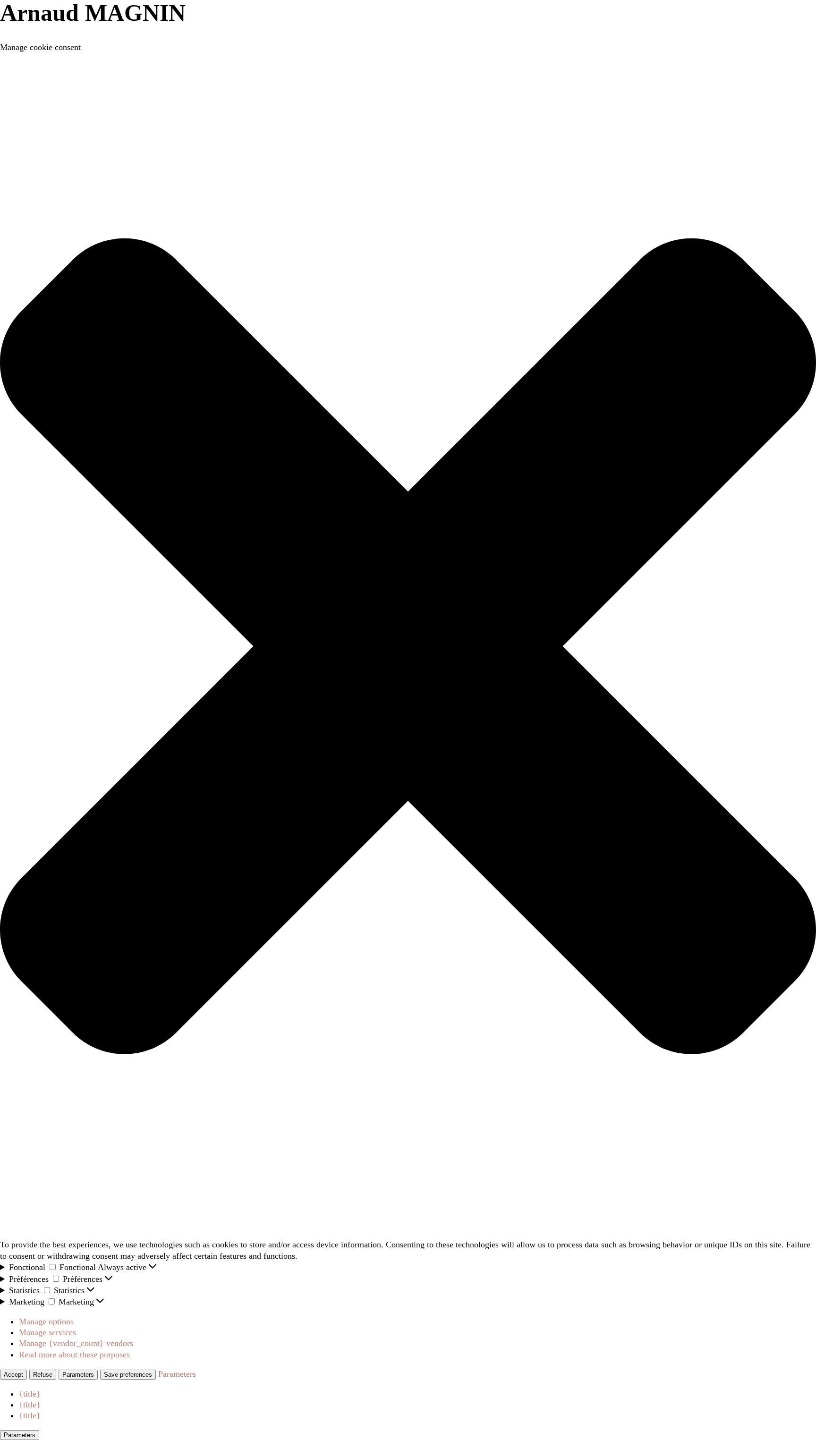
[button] (408, 646)
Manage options (46, 1321)
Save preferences (128, 1374)
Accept (13, 1374)
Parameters (78, 1374)
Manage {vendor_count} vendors (76, 1343)
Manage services (47, 1332)
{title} (30, 1393)
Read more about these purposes (74, 1354)
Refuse (42, 1374)
